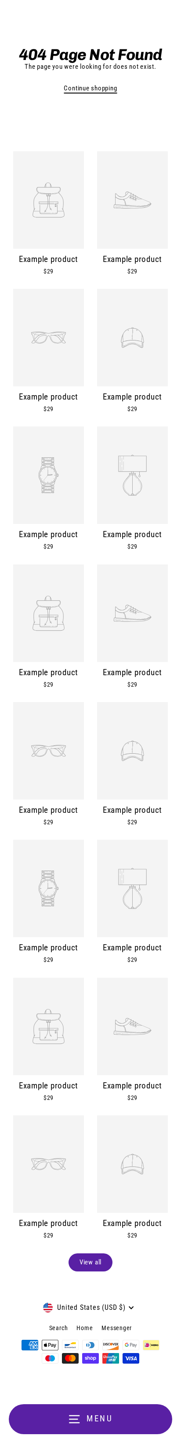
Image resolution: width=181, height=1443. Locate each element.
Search (58, 1327)
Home (84, 1327)
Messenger (116, 1327)
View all (90, 1262)
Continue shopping (90, 88)
